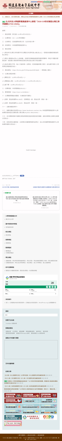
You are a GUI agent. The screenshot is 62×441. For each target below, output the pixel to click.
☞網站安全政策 (31, 435)
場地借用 (45, 331)
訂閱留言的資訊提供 (31, 302)
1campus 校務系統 (11, 323)
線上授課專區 (47, 262)
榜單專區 (8, 243)
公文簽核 (15, 331)
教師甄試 (8, 251)
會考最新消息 (10, 227)
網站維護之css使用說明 (38, 333)
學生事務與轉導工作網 (40, 260)
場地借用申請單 (10, 333)
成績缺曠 (8, 260)
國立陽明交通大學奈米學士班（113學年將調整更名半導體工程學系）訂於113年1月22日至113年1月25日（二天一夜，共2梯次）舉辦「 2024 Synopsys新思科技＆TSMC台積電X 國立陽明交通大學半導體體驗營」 (45, 201)
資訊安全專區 (24, 270)
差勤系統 (8, 331)
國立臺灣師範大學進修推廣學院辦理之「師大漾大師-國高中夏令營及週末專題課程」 (17, 198)
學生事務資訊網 (52, 260)
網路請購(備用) (30, 331)
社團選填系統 (10, 262)
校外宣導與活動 (22, 26)
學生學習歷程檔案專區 (18, 260)
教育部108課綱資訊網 (12, 270)
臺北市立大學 (10, 219)
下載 (22, 175)
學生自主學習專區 (20, 262)
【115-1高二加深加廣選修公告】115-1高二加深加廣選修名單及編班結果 (25, 386)
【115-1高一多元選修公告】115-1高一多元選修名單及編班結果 (22, 378)
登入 (7, 302)
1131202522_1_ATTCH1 (10, 175)
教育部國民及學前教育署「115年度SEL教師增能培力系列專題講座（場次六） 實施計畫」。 (30, 389)
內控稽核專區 (33, 270)
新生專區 (8, 235)
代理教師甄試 (10, 253)
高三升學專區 (38, 262)
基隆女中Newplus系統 (23, 333)
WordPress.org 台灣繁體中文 (47, 302)
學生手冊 (29, 260)
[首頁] (2, 16)
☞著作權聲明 (21, 435)
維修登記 (38, 331)
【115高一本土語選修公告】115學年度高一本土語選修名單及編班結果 (24, 375)
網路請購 (21, 331)
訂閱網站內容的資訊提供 (17, 302)
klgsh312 (6, 26)
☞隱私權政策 (40, 435)
